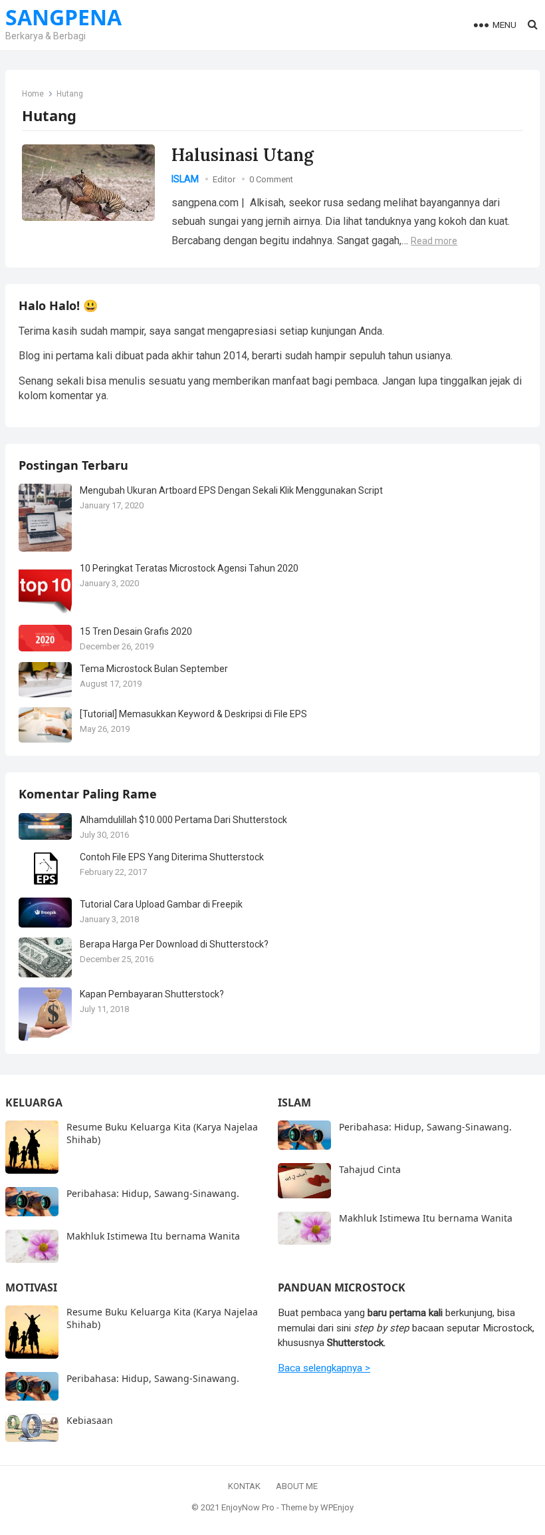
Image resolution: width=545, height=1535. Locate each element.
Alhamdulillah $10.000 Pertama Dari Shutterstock (183, 819)
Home (33, 93)
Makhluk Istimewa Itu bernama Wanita (153, 1236)
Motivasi (31, 1287)
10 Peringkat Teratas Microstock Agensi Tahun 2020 (189, 568)
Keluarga (33, 1102)
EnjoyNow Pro (247, 1507)
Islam (185, 179)
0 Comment (271, 179)
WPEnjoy (337, 1507)
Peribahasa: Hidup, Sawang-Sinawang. (152, 1193)
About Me (297, 1486)
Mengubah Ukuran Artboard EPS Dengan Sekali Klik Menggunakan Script (231, 490)
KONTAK (244, 1486)
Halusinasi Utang (242, 155)
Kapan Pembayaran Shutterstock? (152, 994)
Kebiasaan (89, 1420)
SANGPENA (63, 17)
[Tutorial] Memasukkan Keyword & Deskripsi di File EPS (193, 714)
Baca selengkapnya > (324, 1368)
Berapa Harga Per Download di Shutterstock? (174, 944)
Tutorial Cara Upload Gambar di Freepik (161, 904)
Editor (224, 179)
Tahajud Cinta (370, 1169)
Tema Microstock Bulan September (154, 668)
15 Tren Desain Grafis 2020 (136, 631)
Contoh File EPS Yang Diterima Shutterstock (172, 857)
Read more (434, 241)
